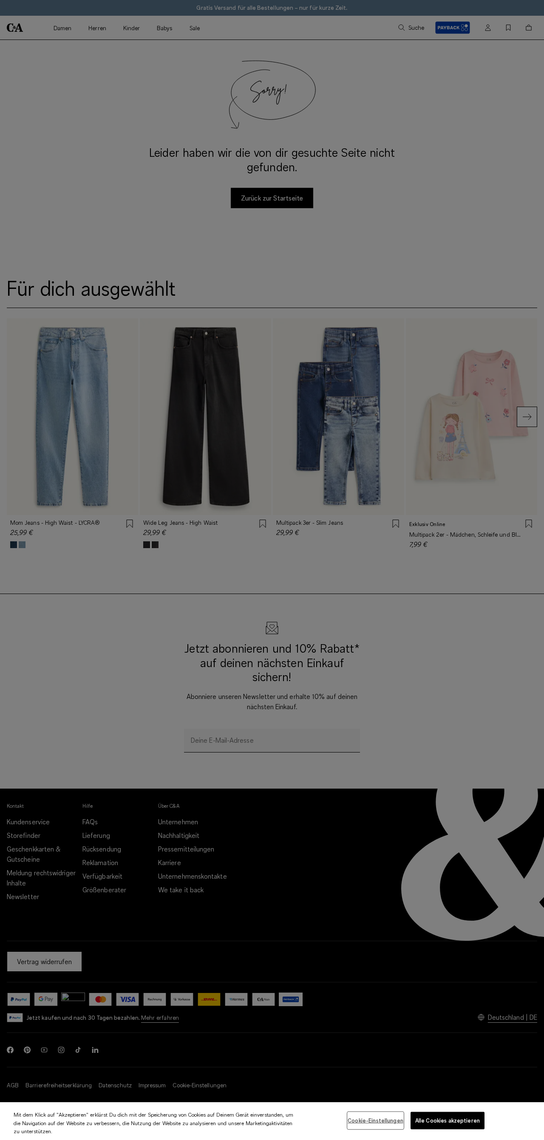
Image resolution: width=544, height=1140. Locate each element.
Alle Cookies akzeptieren (447, 1120)
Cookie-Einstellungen (375, 1120)
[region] (272, 1121)
